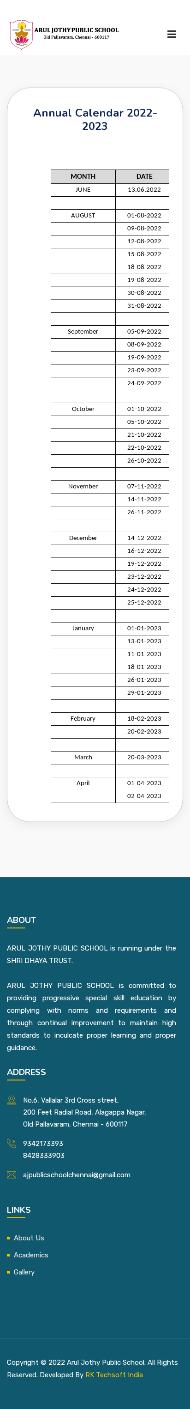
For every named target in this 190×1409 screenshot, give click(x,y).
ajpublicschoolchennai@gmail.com (77, 1175)
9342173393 (43, 1143)
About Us (29, 1238)
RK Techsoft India (114, 1375)
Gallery (24, 1272)
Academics (31, 1255)
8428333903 (44, 1155)
